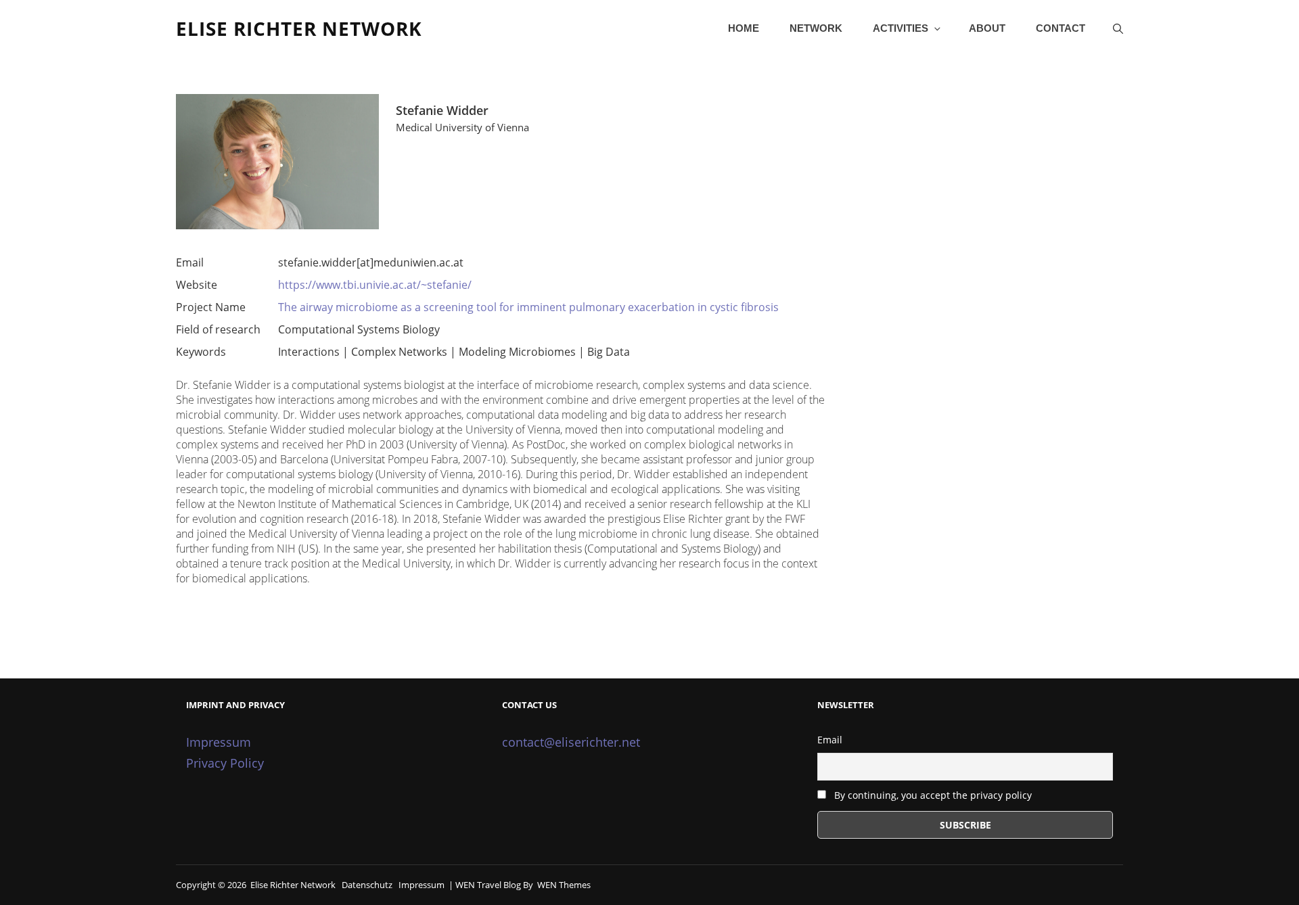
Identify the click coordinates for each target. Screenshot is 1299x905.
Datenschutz (367, 885)
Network (816, 28)
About (987, 28)
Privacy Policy (225, 763)
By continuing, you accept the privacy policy (931, 795)
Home (743, 28)
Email (829, 739)
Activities (900, 28)
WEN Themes (564, 885)
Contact (1060, 28)
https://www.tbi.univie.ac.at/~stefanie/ (375, 284)
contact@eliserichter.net (571, 742)
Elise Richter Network (299, 28)
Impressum (218, 742)
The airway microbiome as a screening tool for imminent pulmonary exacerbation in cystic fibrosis (528, 307)
